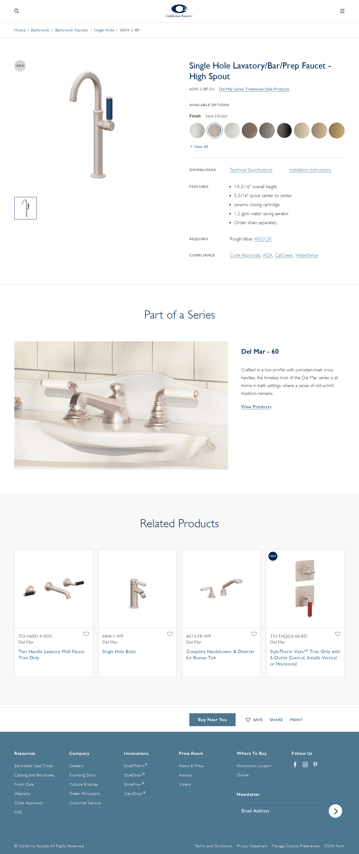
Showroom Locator (254, 766)
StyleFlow (134, 784)
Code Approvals (245, 255)
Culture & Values (83, 784)
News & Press (191, 766)
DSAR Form (334, 846)
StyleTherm (135, 765)
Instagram (305, 764)
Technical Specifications (251, 169)
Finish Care (24, 784)
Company (79, 753)
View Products (256, 406)
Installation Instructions (310, 169)
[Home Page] (179, 11)
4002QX (263, 239)
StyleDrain (134, 775)
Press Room (191, 753)
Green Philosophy (85, 793)
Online (242, 775)
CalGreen (284, 255)
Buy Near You (212, 719)
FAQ (18, 812)
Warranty (22, 793)
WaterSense (306, 255)
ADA (267, 255)
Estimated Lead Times (33, 766)
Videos (185, 784)
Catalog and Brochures (34, 775)
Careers (76, 766)
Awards (185, 775)
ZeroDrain (134, 793)
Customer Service (85, 803)
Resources (24, 753)
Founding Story (82, 775)
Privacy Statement (252, 846)
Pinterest (315, 764)
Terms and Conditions (214, 846)
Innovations (136, 753)
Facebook (295, 764)
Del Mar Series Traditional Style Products (254, 89)
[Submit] (335, 811)
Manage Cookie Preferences (296, 846)
